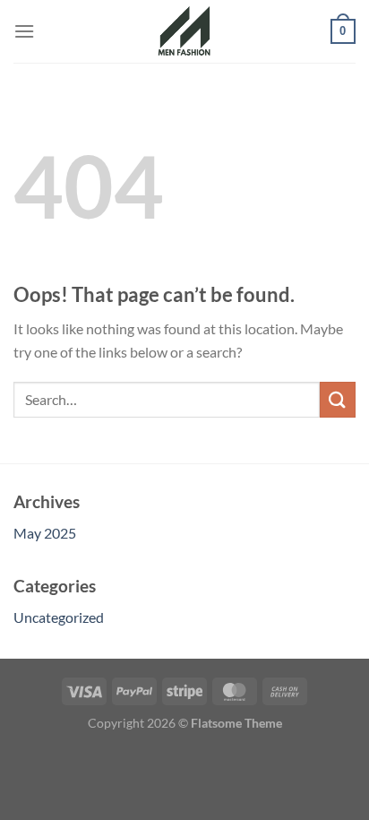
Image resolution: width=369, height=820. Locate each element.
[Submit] (338, 399)
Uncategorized (58, 617)
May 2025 (44, 532)
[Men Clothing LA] (184, 31)
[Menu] (24, 31)
